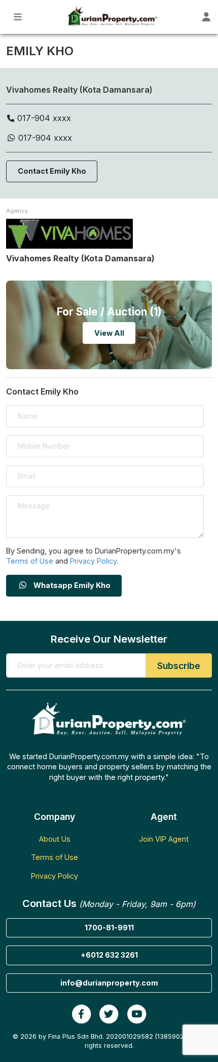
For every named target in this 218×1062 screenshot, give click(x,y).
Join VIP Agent (164, 839)
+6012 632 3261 (109, 955)
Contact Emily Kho (52, 171)
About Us (54, 839)
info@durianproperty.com (109, 982)
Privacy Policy (93, 561)
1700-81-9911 (109, 927)
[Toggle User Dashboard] (206, 17)
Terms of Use (29, 561)
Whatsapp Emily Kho (71, 585)
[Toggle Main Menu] (18, 17)
